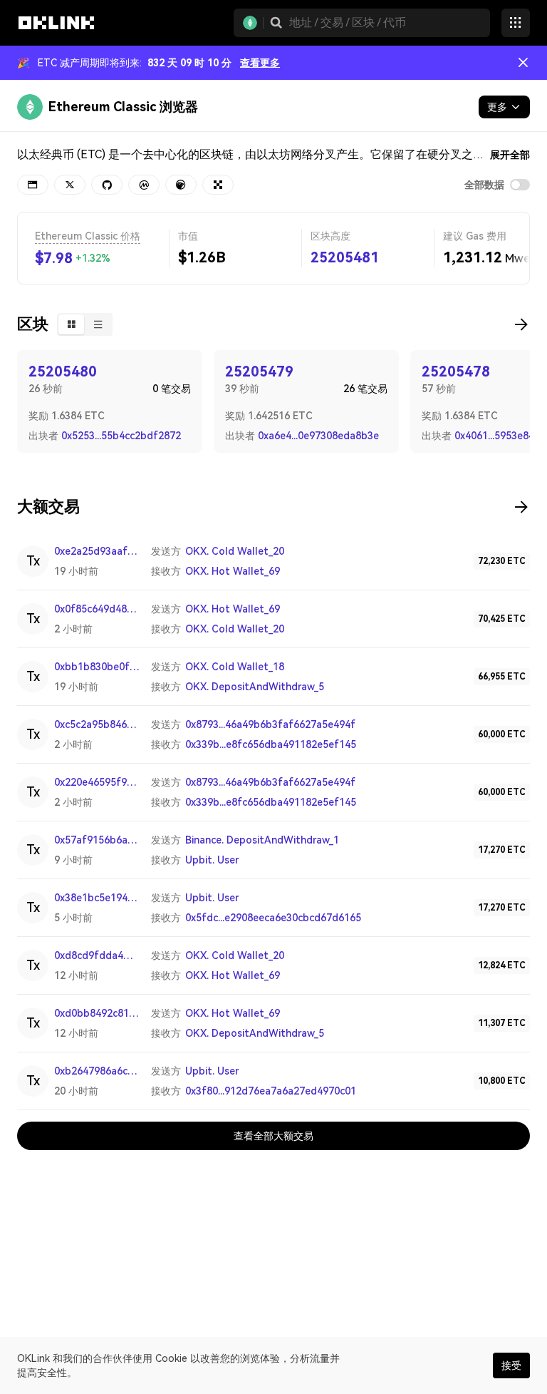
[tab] (71, 324)
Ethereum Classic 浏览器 (123, 106)
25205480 (62, 371)
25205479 (259, 371)
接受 (511, 1365)
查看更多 (260, 62)
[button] (276, 23)
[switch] (520, 184)
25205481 (345, 257)
